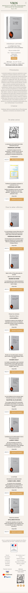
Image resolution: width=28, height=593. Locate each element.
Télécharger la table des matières (14, 65)
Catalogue (7, 565)
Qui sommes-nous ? (20, 555)
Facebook (18, 586)
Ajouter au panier (17, 199)
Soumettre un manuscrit (20, 562)
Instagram (24, 586)
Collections (7, 560)
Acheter (14, 58)
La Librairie (7, 562)
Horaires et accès (21, 558)
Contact (20, 557)
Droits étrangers (20, 560)
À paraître (7, 558)
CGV (21, 565)
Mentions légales (21, 563)
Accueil (7, 555)
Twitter (21, 586)
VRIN (14, 5)
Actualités (7, 563)
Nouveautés (7, 557)
